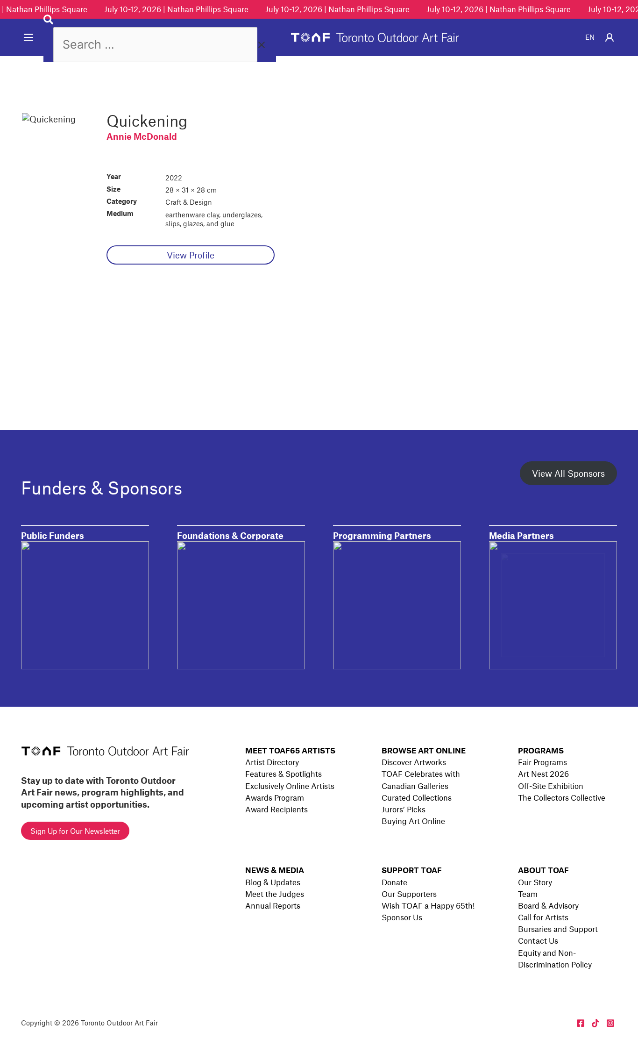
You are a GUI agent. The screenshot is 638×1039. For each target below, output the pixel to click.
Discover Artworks (414, 762)
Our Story (535, 882)
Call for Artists (543, 917)
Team (528, 893)
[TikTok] (595, 1023)
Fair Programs (542, 762)
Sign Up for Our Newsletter (75, 830)
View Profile (190, 255)
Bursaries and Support (558, 928)
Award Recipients (276, 809)
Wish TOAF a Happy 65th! (428, 905)
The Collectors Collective (561, 797)
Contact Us (538, 940)
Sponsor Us (402, 917)
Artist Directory (272, 762)
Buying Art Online (413, 820)
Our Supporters (409, 893)
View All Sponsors (568, 473)
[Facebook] (580, 1023)
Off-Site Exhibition (550, 785)
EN (590, 37)
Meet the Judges (274, 893)
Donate (394, 882)
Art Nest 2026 (543, 773)
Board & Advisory (548, 905)
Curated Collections (417, 797)
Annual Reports (272, 905)
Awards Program (274, 797)
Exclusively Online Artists (289, 785)
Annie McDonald (141, 136)
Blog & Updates (272, 882)
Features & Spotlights (283, 773)
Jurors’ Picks (403, 809)
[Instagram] (610, 1023)
